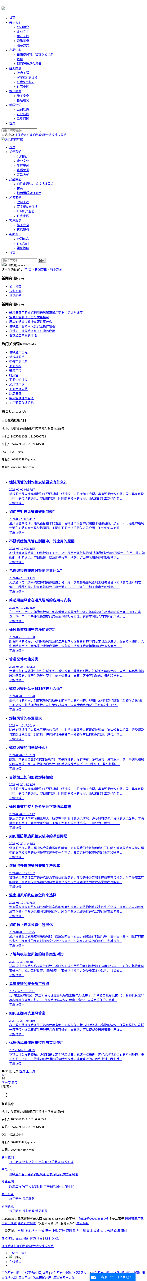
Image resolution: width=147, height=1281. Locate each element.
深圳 (69, 1230)
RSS (47, 1238)
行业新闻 (23, 114)
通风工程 (15, 370)
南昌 (117, 1230)
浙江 (27, 1230)
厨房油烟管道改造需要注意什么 (30, 321)
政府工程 (23, 73)
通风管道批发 (18, 380)
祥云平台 (82, 1223)
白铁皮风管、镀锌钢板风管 (35, 54)
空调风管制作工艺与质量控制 (29, 317)
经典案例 (15, 68)
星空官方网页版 (64, 1277)
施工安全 (23, 95)
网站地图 (36, 1238)
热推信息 (8, 1238)
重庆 (76, 1230)
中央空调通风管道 (21, 398)
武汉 (62, 1230)
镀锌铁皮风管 (57, 135)
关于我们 (15, 22)
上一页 (30, 1071)
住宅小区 (23, 86)
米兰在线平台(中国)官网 (32, 1273)
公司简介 (23, 27)
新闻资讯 (15, 105)
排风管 (13, 375)
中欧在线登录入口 (77, 1273)
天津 (90, 1230)
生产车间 (23, 36)
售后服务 (23, 100)
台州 (21, 1230)
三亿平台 (8, 1273)
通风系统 (15, 366)
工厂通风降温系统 (21, 402)
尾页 (14, 1082)
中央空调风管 (18, 361)
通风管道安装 (18, 389)
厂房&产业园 (25, 82)
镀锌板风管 (16, 357)
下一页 (6, 1082)
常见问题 (23, 118)
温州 (48, 1230)
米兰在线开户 (42, 1277)
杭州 (34, 1230)
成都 (96, 1230)
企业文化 (23, 31)
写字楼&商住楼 (27, 77)
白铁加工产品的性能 (23, 335)
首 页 (27, 269)
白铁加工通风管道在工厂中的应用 (32, 331)
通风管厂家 (16, 384)
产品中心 (15, 50)
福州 (124, 1230)
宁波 (41, 1230)
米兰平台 (57, 1273)
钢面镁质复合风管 (29, 63)
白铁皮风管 (40, 135)
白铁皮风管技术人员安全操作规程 (32, 326)
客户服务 (15, 91)
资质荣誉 (23, 40)
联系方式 (23, 45)
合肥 (110, 1230)
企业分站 (22, 1238)
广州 (83, 1230)
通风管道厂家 (24, 135)
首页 (12, 17)
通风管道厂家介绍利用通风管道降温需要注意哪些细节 (46, 312)
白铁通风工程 (18, 352)
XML (55, 1238)
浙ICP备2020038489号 (93, 1218)
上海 (55, 1230)
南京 (103, 1230)
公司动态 (23, 109)
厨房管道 (15, 393)
